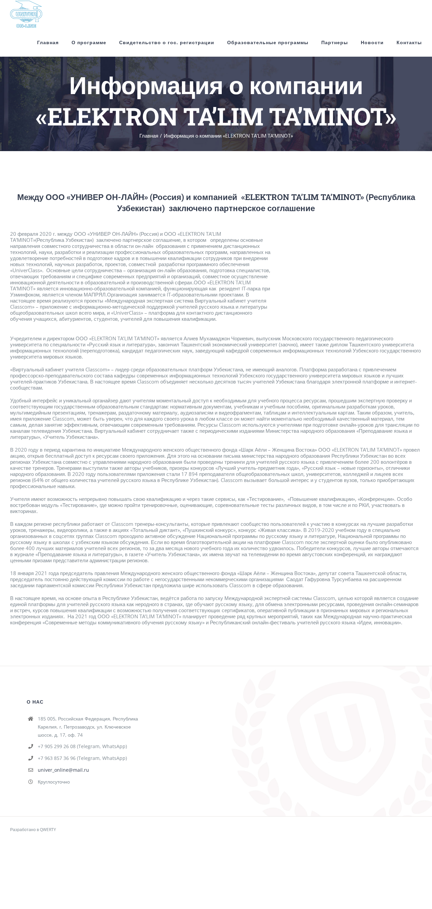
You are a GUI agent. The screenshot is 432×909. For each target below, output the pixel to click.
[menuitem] (54, 42)
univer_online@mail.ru (63, 770)
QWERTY (48, 829)
